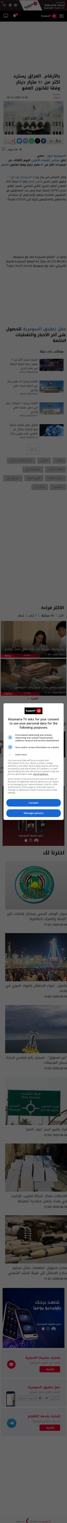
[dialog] (33, 761)
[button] (33, 754)
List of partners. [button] (40, 774)
